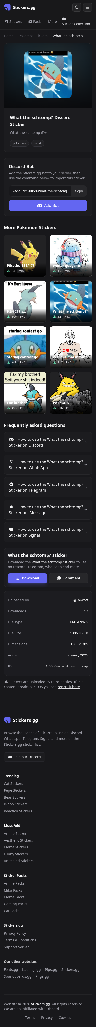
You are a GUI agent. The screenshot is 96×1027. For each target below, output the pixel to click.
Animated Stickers (19, 860)
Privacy (47, 1017)
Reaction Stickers (18, 811)
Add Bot (51, 205)
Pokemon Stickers (33, 36)
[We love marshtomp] (71, 347)
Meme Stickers (16, 847)
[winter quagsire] (71, 256)
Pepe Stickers (15, 790)
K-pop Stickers (16, 804)
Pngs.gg (42, 976)
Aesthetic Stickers (18, 840)
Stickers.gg (70, 969)
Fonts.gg (11, 969)
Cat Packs (11, 910)
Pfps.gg (51, 969)
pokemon (19, 143)
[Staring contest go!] (25, 347)
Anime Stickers (16, 833)
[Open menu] (87, 7)
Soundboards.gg (18, 976)
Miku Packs (13, 890)
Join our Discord (28, 757)
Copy (79, 191)
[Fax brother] (25, 393)
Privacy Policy (15, 933)
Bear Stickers (14, 797)
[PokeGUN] (71, 393)
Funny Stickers (16, 854)
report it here (69, 686)
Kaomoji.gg (31, 969)
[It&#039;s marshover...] (25, 301)
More (52, 21)
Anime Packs (14, 883)
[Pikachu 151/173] (25, 256)
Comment (71, 578)
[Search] (76, 7)
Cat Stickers (13, 783)
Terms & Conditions (20, 940)
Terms (30, 1017)
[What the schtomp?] (71, 301)
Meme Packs (14, 897)
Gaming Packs (15, 904)
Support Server (16, 947)
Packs (37, 21)
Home (9, 36)
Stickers (15, 21)
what (37, 143)
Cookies (65, 1017)
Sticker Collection (76, 24)
